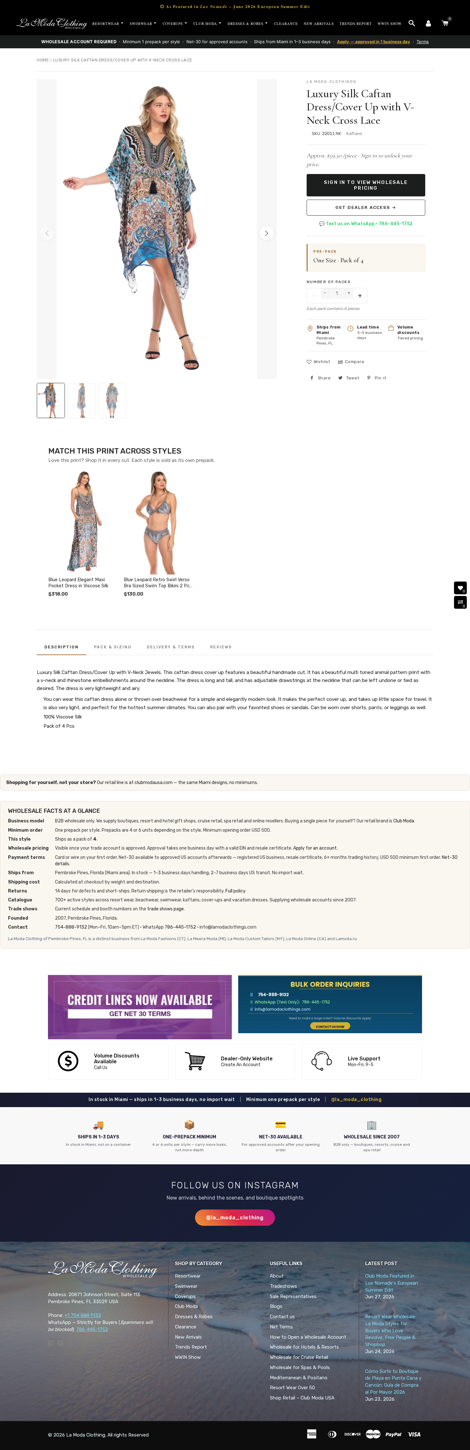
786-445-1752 (180, 927)
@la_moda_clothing (356, 1099)
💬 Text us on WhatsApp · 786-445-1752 (365, 223)
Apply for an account (315, 848)
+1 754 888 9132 (83, 1315)
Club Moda (403, 821)
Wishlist (322, 361)
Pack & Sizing (112, 647)
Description (61, 647)
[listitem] (83, 534)
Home (43, 60)
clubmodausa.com (154, 782)
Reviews (221, 647)
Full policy (235, 891)
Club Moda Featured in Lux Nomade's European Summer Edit (391, 1283)
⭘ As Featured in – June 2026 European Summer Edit (235, 6)
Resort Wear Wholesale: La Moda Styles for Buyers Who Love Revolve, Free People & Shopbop (390, 1330)
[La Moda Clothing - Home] (52, 23)
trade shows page (165, 909)
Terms (423, 41)
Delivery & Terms (171, 647)
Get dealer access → (365, 207)
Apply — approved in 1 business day (373, 41)
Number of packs (329, 282)
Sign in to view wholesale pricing (366, 185)
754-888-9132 (71, 927)
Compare (354, 361)
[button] (267, 233)
